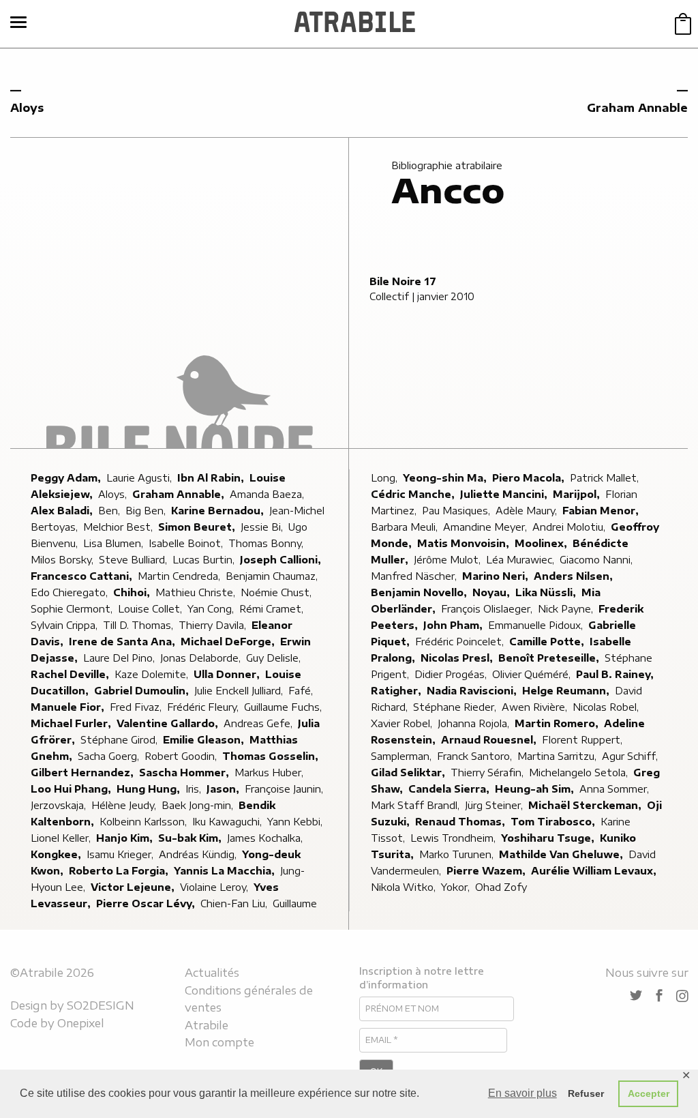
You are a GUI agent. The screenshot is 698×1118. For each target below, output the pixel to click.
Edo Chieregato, (70, 592)
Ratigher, (397, 690)
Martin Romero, (558, 723)
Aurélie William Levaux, (595, 871)
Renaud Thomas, (461, 821)
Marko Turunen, (457, 854)
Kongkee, (57, 854)
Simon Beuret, (198, 527)
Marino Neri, (496, 576)
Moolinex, (542, 543)
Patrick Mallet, (605, 478)
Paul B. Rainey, (616, 674)
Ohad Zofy (501, 887)
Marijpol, (578, 494)
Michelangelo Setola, (580, 772)
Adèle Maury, (528, 510)
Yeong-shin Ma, (446, 478)
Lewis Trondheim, (454, 838)
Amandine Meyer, (486, 527)
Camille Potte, (548, 641)
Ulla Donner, (228, 674)
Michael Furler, (72, 723)
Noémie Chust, (277, 592)
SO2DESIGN (100, 1005)
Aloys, (114, 494)
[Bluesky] (636, 996)
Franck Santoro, (476, 756)
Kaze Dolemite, (153, 674)
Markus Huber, (270, 772)
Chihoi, (133, 592)
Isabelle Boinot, (187, 543)
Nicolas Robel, (607, 707)
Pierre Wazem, (487, 871)
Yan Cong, (212, 609)
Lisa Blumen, (114, 543)
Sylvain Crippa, (65, 625)
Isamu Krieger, (121, 854)
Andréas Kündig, (199, 854)
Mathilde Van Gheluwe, (562, 854)
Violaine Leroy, (215, 887)
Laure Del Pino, (120, 658)
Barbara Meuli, (405, 527)
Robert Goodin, (182, 756)
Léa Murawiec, (521, 559)
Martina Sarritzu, (558, 756)
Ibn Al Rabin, (212, 478)
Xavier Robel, (403, 723)
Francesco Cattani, (83, 576)
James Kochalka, (266, 838)
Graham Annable (637, 108)
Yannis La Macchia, (225, 871)
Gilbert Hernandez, (83, 772)
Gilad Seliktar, (409, 772)
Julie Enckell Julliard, (240, 690)
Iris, (194, 789)
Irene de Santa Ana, (123, 641)
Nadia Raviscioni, (473, 690)
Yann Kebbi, (296, 821)
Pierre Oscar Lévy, (147, 903)
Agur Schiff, (631, 756)
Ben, (110, 510)
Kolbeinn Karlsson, (144, 821)
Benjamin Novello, (420, 592)
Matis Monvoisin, (464, 543)
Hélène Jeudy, (125, 805)
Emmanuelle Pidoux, (537, 625)
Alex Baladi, (63, 510)
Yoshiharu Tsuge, (549, 838)
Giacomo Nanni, (597, 559)
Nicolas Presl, (458, 658)
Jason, (224, 789)
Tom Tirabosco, (554, 821)
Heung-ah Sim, (536, 789)
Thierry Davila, (214, 625)
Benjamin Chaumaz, (273, 576)
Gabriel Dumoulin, (143, 690)
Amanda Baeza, (268, 494)
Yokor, (456, 887)
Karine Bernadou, (219, 510)
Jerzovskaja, (60, 805)
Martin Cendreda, (180, 576)
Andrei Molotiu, (570, 527)
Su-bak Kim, (191, 838)
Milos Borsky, (63, 559)
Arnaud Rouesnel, (490, 740)
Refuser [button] (586, 1093)
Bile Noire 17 (402, 281)
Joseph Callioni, (282, 559)
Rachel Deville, (71, 674)
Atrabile (206, 1025)
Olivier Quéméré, (532, 674)
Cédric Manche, (414, 494)
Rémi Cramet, (272, 609)
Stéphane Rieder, (456, 707)
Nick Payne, (567, 609)
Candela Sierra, (450, 789)
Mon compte (219, 1042)
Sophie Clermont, (73, 609)
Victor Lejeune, (134, 887)
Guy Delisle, (274, 658)
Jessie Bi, (263, 527)
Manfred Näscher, (415, 576)
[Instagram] (682, 995)
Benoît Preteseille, (550, 658)
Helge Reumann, (567, 690)
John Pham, (454, 625)
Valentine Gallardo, (169, 723)
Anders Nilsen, (575, 576)
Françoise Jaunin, (285, 789)
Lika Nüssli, (547, 592)
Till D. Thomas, (139, 625)
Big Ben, (146, 510)
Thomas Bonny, (267, 543)
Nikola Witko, (404, 887)
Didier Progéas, (451, 674)
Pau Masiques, (457, 510)
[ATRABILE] (354, 24)
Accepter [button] (648, 1093)
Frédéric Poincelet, (460, 641)
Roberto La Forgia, (120, 871)
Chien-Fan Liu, (235, 903)
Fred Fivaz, (137, 707)
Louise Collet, (151, 609)
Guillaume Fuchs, (284, 707)
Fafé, (302, 690)
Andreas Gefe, (259, 723)
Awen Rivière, (536, 707)
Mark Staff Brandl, (416, 805)
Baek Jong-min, (199, 805)
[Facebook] (659, 996)
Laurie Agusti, (140, 478)
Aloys (27, 108)
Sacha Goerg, (110, 756)
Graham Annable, (179, 494)
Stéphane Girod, (120, 740)
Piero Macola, (529, 478)
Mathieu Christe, (196, 592)
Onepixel (80, 1023)
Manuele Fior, (69, 707)
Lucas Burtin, (204, 559)
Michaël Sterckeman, (586, 805)
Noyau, (492, 592)
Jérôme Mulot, (448, 559)
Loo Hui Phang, (72, 789)
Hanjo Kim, (125, 838)
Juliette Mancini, (505, 494)
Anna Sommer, (615, 789)
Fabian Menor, (601, 510)
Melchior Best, (119, 527)
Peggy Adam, (67, 478)
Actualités (212, 973)
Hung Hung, (150, 789)
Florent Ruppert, (583, 740)
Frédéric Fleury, (204, 707)
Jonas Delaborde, (201, 658)
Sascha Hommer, (185, 772)
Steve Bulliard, (134, 559)
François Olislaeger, (488, 609)
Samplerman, (402, 756)
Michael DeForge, (229, 641)
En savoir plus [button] (522, 1093)
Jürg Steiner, (495, 805)
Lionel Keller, (62, 838)
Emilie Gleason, (205, 740)
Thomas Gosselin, (271, 756)
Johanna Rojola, (475, 723)
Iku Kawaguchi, (228, 821)
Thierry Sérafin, (488, 772)
